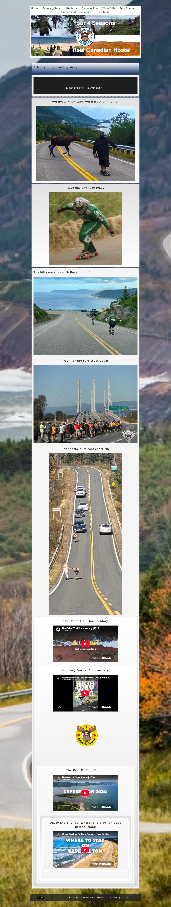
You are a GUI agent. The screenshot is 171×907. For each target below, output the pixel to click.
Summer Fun (90, 8)
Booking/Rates (52, 8)
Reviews (71, 8)
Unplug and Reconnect (76, 12)
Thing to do (102, 12)
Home (34, 8)
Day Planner (128, 8)
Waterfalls (108, 8)
